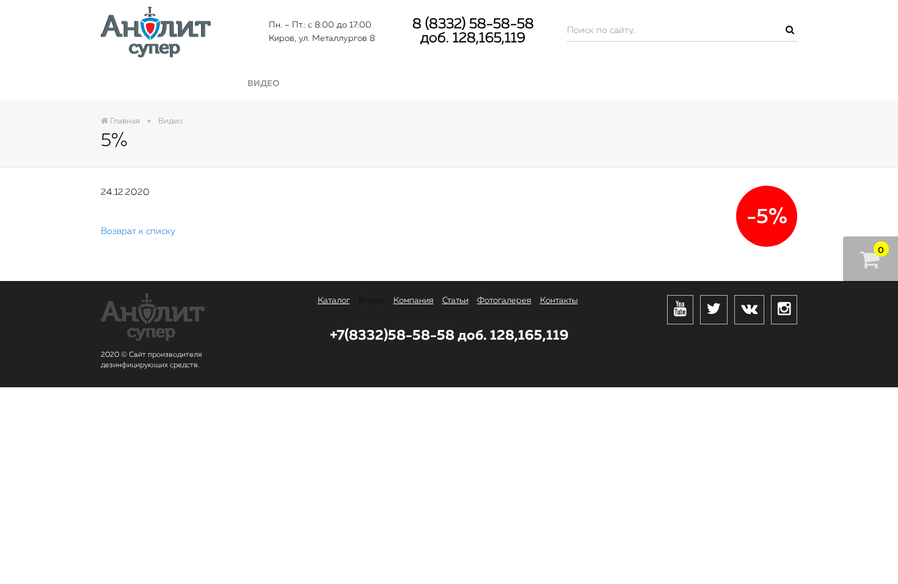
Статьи (489, 83)
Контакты (737, 83)
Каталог (156, 83)
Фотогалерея (609, 83)
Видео (263, 83)
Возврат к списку (138, 231)
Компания (376, 83)
